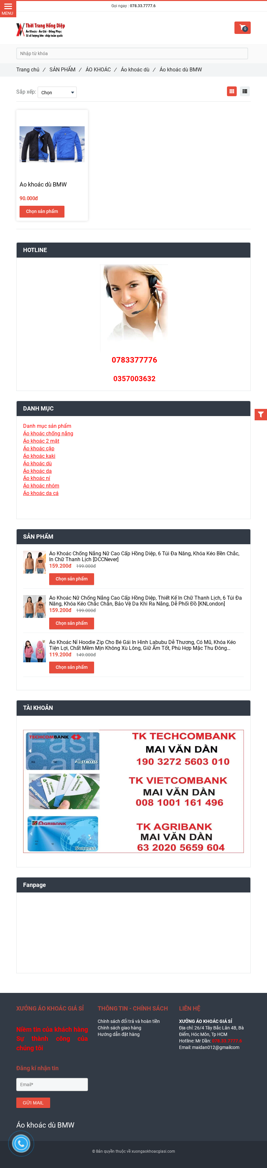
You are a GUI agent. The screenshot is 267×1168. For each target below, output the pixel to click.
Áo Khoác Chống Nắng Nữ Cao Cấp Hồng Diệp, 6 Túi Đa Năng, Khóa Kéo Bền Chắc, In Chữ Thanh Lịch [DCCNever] (144, 556)
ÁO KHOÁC (101, 70)
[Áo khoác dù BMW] (232, 91)
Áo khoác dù (138, 70)
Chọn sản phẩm (42, 211)
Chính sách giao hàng (119, 1027)
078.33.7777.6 (143, 6)
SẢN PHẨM (65, 70)
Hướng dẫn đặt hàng (119, 1034)
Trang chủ (30, 70)
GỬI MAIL (33, 1102)
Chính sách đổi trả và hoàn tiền (129, 1021)
